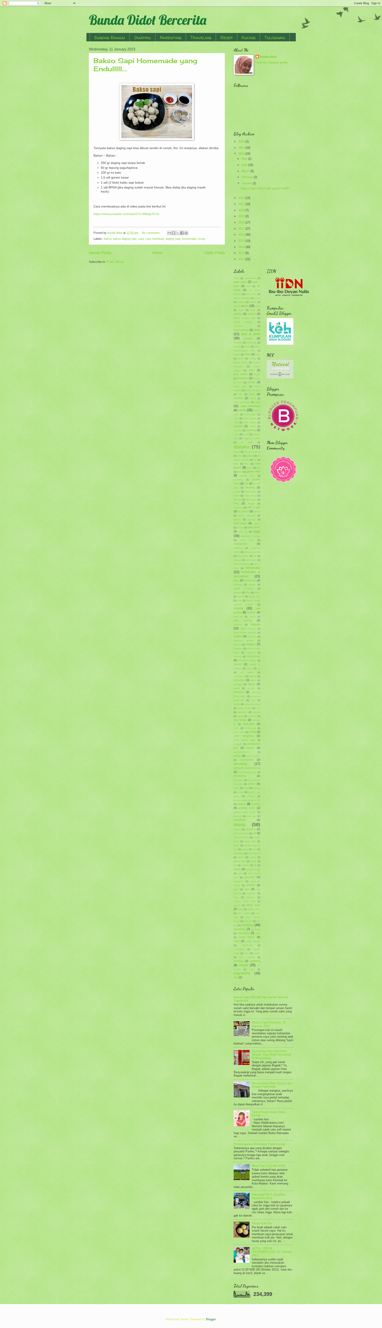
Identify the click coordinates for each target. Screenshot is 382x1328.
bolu (251, 370)
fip (255, 460)
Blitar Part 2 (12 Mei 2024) (268, 1165)
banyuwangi (241, 330)
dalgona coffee (252, 438)
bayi (257, 330)
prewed (251, 796)
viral (247, 953)
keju (236, 580)
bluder (241, 358)
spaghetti (238, 881)
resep (201, 238)
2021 (241, 204)
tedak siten (254, 909)
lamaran (238, 624)
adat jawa (240, 282)
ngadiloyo (242, 712)
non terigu (240, 720)
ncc (258, 708)
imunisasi (238, 507)
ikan (236, 503)
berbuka (238, 342)
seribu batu (240, 861)
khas (248, 592)
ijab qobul (251, 499)
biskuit (237, 354)
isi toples (243, 511)
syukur (237, 905)
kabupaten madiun (250, 536)
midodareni (239, 676)
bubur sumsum (252, 390)
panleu (250, 748)
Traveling (200, 37)
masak (238, 664)
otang (252, 732)
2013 (241, 253)
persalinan (240, 776)
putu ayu (251, 816)
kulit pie (238, 616)
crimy (236, 434)
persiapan (239, 780)
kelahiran (250, 580)
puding (256, 804)
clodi (236, 422)
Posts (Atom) (115, 261)
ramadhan (240, 820)
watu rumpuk (246, 957)
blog (258, 354)
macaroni (252, 636)
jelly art (243, 531)
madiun (250, 644)
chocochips (250, 414)
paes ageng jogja (244, 740)
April (245, 165)
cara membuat (154, 238)
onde (236, 728)
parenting (240, 764)
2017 (241, 228)
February (248, 177)
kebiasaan (251, 560)
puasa (241, 804)
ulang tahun (246, 937)
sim (235, 865)
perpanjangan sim (247, 772)
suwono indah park (245, 901)
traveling (247, 925)
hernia (237, 491)
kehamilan (252, 568)
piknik (251, 784)
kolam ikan (254, 596)
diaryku (241, 446)
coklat (253, 426)
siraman (245, 865)
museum (239, 692)
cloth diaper (250, 422)
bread (257, 374)
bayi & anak (250, 334)
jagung (237, 519)
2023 (241, 153)
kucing (238, 608)
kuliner (251, 612)
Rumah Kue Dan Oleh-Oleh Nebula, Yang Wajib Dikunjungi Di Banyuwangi (271, 1055)
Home (157, 253)
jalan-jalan (240, 523)
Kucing (248, 37)
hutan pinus (250, 495)
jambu (257, 523)
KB (254, 556)
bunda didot (268, 56)
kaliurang (238, 548)
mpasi (251, 684)
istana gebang (247, 515)
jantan (240, 527)
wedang (238, 961)
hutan (237, 495)
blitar (247, 354)
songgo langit (253, 869)
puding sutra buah (244, 812)
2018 (241, 222)
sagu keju (250, 841)
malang (237, 656)
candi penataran (242, 402)
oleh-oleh (248, 724)
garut (249, 467)
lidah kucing (248, 628)
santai (245, 849)
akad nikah (251, 294)
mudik (237, 688)
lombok (238, 636)
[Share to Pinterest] (186, 233)
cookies (237, 430)
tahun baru (253, 905)
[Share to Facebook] (182, 233)
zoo (236, 977)
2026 (241, 141)
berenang (251, 342)
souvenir (249, 877)
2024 (241, 147)
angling (241, 302)
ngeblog (252, 716)
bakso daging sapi (124, 238)
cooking (251, 430)
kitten (257, 592)
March (246, 171)
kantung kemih (252, 552)
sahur (236, 845)
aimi (248, 286)
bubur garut (240, 386)
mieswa (253, 676)
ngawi (240, 716)
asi (246, 305)
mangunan (253, 656)
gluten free (253, 471)
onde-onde (250, 728)
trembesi (256, 929)
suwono (251, 897)
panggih (238, 744)
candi (253, 398)
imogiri (251, 503)
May (245, 158)
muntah (251, 688)
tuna (258, 933)
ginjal (239, 471)
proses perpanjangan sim (247, 800)
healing (250, 487)
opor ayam (239, 732)
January (247, 183)
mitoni (253, 680)
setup (253, 861)
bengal (248, 338)
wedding (255, 961)
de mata (247, 442)
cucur (246, 434)
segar (241, 857)
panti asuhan (253, 756)
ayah (257, 306)
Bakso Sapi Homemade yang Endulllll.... (266, 188)
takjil (240, 909)
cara (141, 238)
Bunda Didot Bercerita (147, 20)
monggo (238, 684)
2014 (241, 247)
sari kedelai (254, 853)
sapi (254, 849)
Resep (226, 37)
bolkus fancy (241, 362)
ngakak (256, 712)
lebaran (255, 624)
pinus (236, 788)
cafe (240, 394)
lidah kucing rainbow (245, 632)
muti (253, 700)
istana (257, 511)
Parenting (170, 37)
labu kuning (243, 620)
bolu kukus (241, 374)
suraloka (251, 893)
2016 (241, 234)
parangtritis (246, 759)
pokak (240, 792)
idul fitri (237, 499)
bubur (251, 382)
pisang (256, 788)
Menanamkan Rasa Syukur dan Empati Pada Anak (272, 1085)
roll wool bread (241, 833)
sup (247, 889)
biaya (247, 346)
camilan (238, 398)
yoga (251, 969)
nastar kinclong (252, 704)
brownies (242, 378)
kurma (252, 616)
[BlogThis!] (173, 233)
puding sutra (247, 808)
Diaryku (142, 37)
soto (240, 873)
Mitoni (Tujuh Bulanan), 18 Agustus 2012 (268, 1024)
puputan (238, 816)
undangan (239, 949)
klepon (240, 596)
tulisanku (243, 933)
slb (255, 865)
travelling (239, 929)
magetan (238, 648)
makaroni (250, 652)
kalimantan (240, 544)
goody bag (247, 475)
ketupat (237, 592)
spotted (250, 885)
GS (246, 483)
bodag (252, 358)
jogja (257, 531)
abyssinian (250, 278)
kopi (239, 600)
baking (238, 314)
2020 (241, 210)
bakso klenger (243, 322)
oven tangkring (244, 736)
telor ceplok (244, 913)
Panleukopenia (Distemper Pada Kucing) (259, 1144)
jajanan (251, 519)
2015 (241, 240)
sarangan (238, 853)
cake (252, 394)
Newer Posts (100, 253)
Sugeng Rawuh (109, 37)
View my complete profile (272, 62)
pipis (246, 788)
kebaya (237, 560)
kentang (238, 584)
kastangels (242, 556)
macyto (237, 644)
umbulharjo (246, 945)
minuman (239, 680)
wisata (243, 965)
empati (250, 456)
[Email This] (169, 233)
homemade (189, 238)
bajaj (241, 310)
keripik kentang (243, 588)
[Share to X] (178, 233)
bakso (107, 238)
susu (236, 897)
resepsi (237, 829)
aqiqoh (237, 306)
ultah (237, 941)
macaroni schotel (244, 640)
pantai (237, 755)
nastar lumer (244, 708)
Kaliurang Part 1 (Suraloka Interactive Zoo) (268, 1196)
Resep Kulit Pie (262, 1223)
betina (237, 346)
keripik (252, 584)
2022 (241, 198)
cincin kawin (249, 418)
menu (249, 668)
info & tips (254, 507)
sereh (253, 857)
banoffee (238, 326)
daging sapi (173, 238)
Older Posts (214, 253)
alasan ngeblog (242, 298)
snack (237, 869)
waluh (257, 953)
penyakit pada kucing (247, 768)
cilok (236, 418)
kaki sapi (247, 540)
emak (240, 456)
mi (259, 668)
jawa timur (254, 527)
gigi (258, 467)
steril (236, 889)
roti (254, 833)
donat (237, 452)
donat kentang (252, 452)
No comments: (152, 232)
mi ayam (247, 672)
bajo (253, 310)
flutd (236, 463)
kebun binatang (242, 564)
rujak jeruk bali (241, 837)
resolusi (251, 829)
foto (247, 463)
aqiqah (252, 302)
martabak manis (247, 660)
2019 (241, 216)
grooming (238, 479)
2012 (241, 259)
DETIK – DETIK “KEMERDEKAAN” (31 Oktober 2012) (272, 1252)
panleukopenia (241, 752)
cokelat (238, 426)
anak (257, 298)
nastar (237, 704)
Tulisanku (274, 37)
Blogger (211, 1319)
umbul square (253, 941)
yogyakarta (242, 973)
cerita (242, 410)
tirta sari (248, 921)
